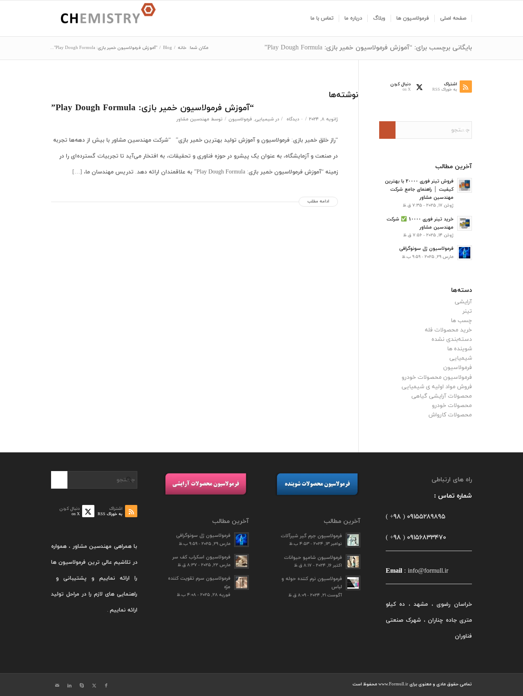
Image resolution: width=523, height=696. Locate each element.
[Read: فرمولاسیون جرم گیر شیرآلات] (353, 540)
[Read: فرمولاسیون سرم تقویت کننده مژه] (241, 582)
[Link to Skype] (82, 686)
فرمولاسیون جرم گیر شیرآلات (311, 536)
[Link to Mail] (57, 686)
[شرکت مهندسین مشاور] (103, 18)
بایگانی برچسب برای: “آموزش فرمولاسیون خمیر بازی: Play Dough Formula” (368, 47)
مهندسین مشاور (193, 119)
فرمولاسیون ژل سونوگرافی (426, 248)
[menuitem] (453, 18)
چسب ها (461, 321)
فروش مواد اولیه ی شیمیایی (437, 387)
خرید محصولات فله (448, 330)
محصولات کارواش (450, 415)
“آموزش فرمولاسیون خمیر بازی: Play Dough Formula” (152, 108)
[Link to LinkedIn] (69, 686)
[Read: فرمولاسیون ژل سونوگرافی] (464, 252)
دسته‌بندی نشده (451, 339)
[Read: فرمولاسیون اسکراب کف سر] (241, 561)
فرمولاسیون (240, 119)
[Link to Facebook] (106, 686)
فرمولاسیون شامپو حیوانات (313, 557)
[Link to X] (94, 686)
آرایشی (463, 302)
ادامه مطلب (318, 201)
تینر (467, 311)
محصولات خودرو (452, 405)
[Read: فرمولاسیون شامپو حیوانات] (353, 561)
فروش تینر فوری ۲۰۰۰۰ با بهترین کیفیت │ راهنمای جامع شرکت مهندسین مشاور (419, 189)
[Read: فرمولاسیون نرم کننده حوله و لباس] (353, 583)
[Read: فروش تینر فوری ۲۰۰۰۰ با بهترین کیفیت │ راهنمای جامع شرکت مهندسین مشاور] (464, 185)
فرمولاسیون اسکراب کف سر (201, 557)
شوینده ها (459, 349)
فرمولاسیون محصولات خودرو (437, 377)
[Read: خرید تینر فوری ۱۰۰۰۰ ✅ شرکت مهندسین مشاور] (464, 223)
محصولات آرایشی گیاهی (441, 396)
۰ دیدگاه (294, 119)
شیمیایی (264, 119)
